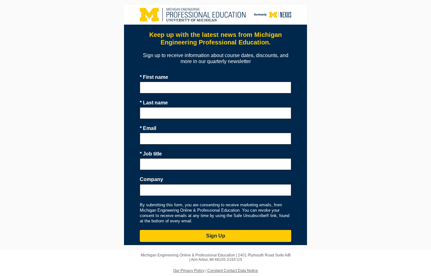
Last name (154, 102)
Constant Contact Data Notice (232, 270)
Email (148, 128)
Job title (151, 153)
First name (154, 77)
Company (151, 179)
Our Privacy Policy (188, 270)
